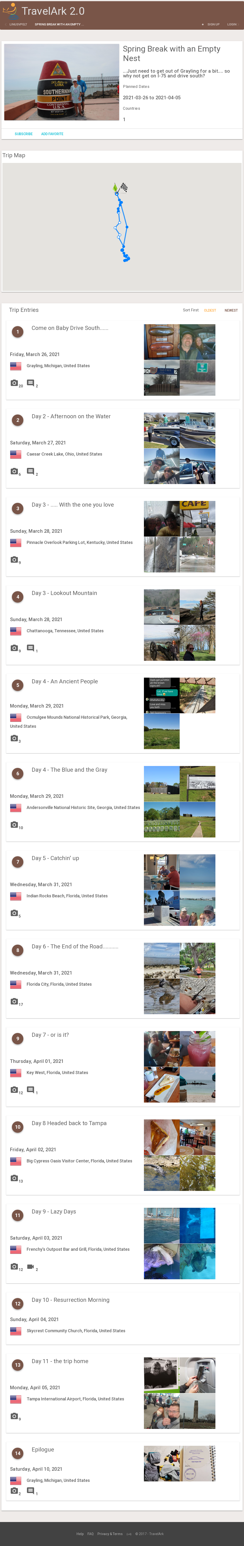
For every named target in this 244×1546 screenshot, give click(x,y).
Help (80, 1534)
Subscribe (24, 134)
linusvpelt (18, 24)
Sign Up (214, 24)
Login (231, 24)
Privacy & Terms (110, 1534)
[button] (127, 227)
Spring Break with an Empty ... (59, 24)
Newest (231, 310)
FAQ (90, 1534)
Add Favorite (52, 134)
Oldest (210, 310)
